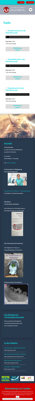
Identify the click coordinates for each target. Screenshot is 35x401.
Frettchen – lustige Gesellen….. (12, 366)
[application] (17, 37)
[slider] (19, 65)
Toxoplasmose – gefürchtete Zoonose (14, 348)
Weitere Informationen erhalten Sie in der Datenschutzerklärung (17, 399)
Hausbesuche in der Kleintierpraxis (15, 89)
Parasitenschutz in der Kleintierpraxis (16, 31)
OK (17, 396)
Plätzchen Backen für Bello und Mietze (15, 354)
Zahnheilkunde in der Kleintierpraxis (15, 60)
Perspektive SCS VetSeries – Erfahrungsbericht (17, 191)
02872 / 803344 (11, 163)
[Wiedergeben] (7, 37)
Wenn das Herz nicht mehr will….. (13, 360)
